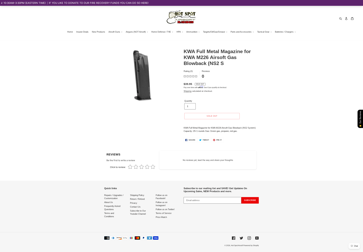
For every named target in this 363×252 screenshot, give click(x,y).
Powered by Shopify (251, 245)
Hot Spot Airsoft (237, 245)
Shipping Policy (137, 195)
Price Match (161, 217)
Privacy (133, 203)
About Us (108, 202)
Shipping (187, 91)
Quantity (188, 101)
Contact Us (135, 207)
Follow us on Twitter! (165, 209)
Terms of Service (163, 213)
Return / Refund (137, 199)
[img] (190, 76)
